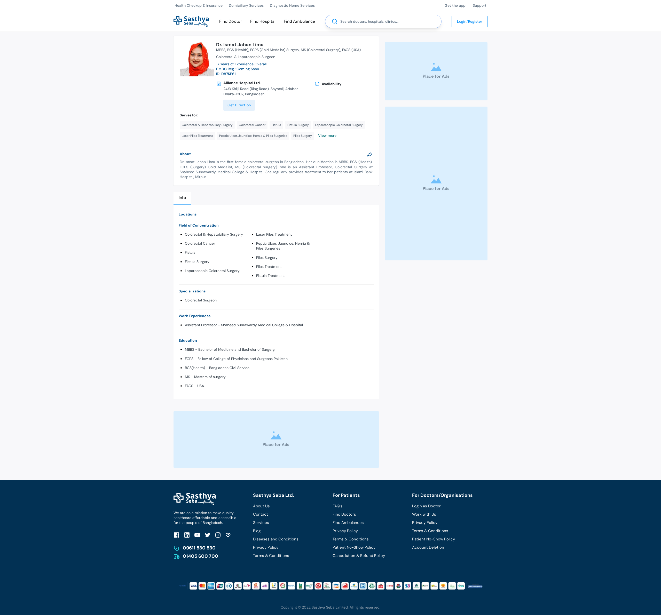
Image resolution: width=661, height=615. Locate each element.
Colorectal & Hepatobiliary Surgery (214, 234)
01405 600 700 (200, 556)
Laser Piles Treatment (274, 234)
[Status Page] (228, 535)
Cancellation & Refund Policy (359, 555)
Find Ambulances (348, 522)
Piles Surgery (267, 257)
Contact (260, 514)
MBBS (220, 49)
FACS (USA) (351, 49)
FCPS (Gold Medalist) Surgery (274, 49)
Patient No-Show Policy (354, 547)
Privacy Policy (265, 547)
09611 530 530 (199, 548)
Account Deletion (428, 547)
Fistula (190, 252)
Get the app (455, 5)
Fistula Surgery (197, 261)
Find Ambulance (299, 21)
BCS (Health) (237, 49)
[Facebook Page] (177, 535)
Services (261, 522)
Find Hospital (263, 21)
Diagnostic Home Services (292, 5)
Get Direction (239, 105)
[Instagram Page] (218, 535)
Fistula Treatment (270, 275)
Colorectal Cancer (200, 243)
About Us (261, 506)
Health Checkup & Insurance (199, 5)
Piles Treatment (269, 266)
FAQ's (337, 506)
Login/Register (469, 21)
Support (479, 5)
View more (327, 135)
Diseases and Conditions (275, 539)
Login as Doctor (426, 506)
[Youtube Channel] (197, 535)
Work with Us (424, 514)
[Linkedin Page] (187, 535)
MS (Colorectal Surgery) (320, 49)
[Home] (191, 21)
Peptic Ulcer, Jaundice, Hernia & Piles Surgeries (283, 246)
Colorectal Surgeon (201, 300)
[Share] (370, 154)
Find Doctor (230, 21)
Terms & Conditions (271, 555)
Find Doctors (344, 514)
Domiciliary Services (246, 5)
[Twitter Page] (207, 535)
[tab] (182, 198)
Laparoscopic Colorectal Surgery (212, 270)
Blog (257, 530)
